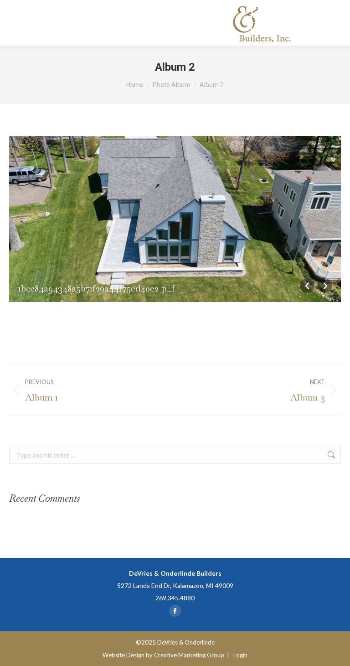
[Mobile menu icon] (332, 23)
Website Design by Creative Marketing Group (163, 655)
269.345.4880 (175, 598)
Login (240, 655)
